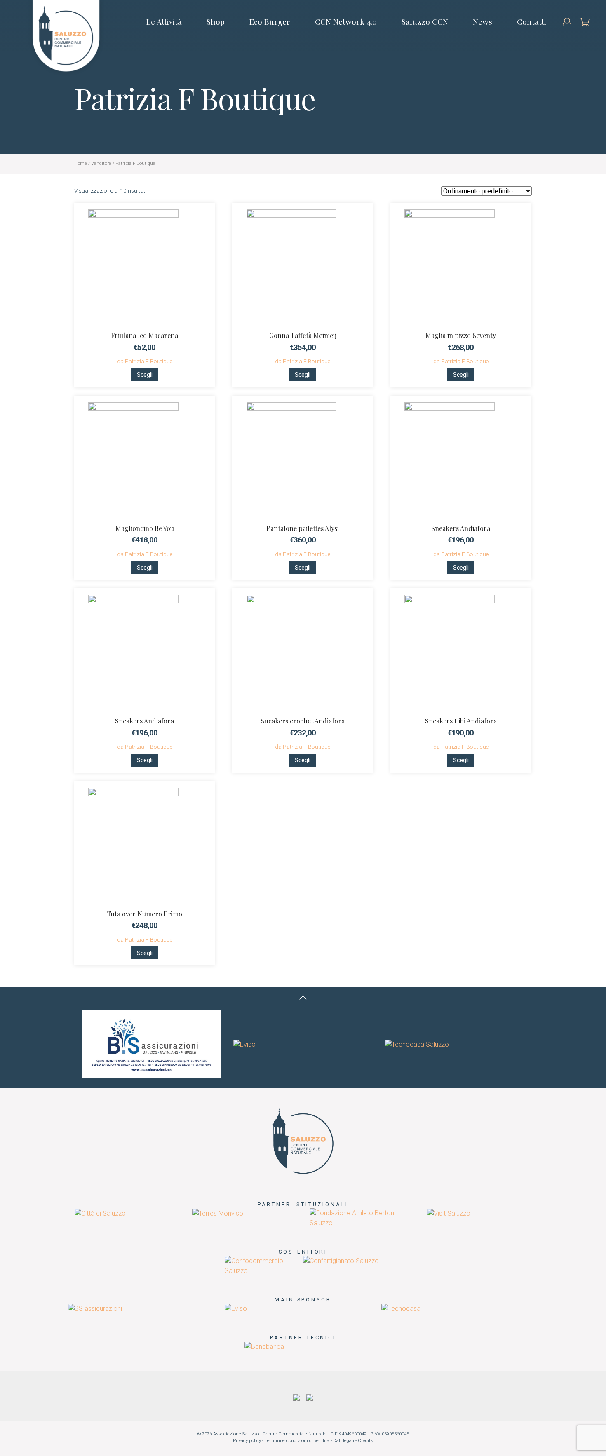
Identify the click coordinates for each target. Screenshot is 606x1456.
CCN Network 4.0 (346, 21)
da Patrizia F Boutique (144, 361)
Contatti (531, 21)
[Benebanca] (264, 1346)
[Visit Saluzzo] (448, 1213)
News (482, 21)
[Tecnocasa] (400, 1308)
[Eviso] (244, 1044)
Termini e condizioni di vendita (297, 1440)
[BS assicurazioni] (151, 1044)
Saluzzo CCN (425, 21)
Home (80, 163)
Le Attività (164, 21)
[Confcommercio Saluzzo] (264, 1265)
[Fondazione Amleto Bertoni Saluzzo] (362, 1218)
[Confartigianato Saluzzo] (341, 1261)
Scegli (145, 374)
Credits (365, 1440)
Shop (216, 21)
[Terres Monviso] (217, 1213)
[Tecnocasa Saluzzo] (417, 1044)
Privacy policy (247, 1440)
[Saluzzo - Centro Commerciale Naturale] (303, 1140)
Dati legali (343, 1440)
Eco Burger (269, 21)
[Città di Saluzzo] (100, 1213)
